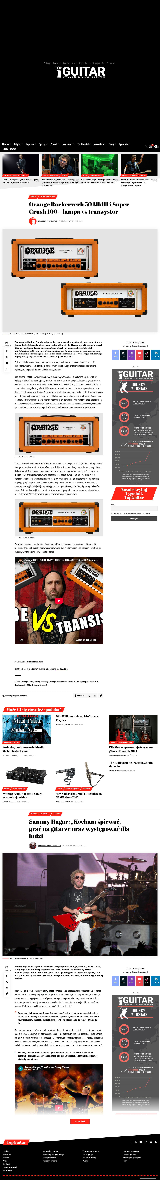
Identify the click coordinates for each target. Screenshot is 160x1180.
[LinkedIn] (150, 1142)
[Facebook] (115, 355)
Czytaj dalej (80, 1121)
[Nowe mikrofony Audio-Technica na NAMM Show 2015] (80, 775)
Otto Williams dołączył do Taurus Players (77, 718)
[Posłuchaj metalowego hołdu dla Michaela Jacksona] (26, 729)
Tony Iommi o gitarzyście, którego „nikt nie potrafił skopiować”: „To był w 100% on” (60, 182)
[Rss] (156, 1142)
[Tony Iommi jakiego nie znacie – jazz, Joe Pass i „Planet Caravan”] (20, 165)
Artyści (24, 175)
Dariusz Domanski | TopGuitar (14, 755)
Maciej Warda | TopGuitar (49, 846)
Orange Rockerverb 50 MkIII (62, 681)
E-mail (113, 505)
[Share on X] (7, 357)
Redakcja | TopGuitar (47, 221)
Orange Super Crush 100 (87, 681)
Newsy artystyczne (11, 742)
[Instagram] (131, 355)
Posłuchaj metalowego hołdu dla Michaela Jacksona (23, 749)
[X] (123, 355)
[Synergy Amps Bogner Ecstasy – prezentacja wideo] (26, 775)
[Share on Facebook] (7, 351)
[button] (146, 146)
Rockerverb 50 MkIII (24, 685)
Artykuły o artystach (11, 175)
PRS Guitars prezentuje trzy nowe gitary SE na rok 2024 (131, 749)
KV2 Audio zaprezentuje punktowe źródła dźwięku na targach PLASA (98, 181)
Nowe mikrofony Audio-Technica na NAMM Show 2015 (79, 795)
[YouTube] (141, 1142)
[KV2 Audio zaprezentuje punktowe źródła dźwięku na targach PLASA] (99, 165)
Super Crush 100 (40, 463)
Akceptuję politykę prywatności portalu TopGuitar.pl (132, 514)
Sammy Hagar (47, 990)
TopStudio (86, 789)
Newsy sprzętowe (96, 175)
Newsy (85, 175)
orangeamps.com (35, 661)
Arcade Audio (61, 669)
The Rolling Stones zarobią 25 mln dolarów (131, 764)
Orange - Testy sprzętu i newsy (35, 681)
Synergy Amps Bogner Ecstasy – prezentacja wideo (23, 795)
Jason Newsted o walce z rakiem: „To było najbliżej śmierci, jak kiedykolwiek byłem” (139, 182)
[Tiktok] (147, 355)
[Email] (7, 363)
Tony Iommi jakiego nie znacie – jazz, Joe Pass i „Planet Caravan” (20, 181)
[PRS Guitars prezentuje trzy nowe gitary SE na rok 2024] (133, 729)
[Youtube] (139, 355)
